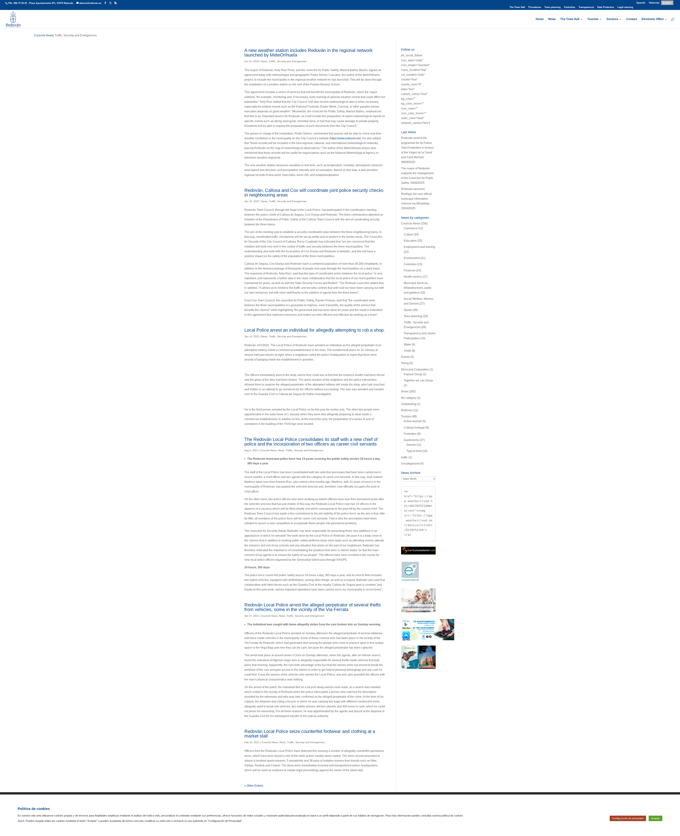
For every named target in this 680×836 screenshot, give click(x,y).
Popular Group (413, 374)
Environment (412, 258)
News (552, 19)
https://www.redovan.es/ (345, 138)
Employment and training (419, 246)
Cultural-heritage (414, 427)
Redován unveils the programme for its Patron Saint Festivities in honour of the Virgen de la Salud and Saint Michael (417, 147)
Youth (407, 350)
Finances (409, 270)
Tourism (592, 19)
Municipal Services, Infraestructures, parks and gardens (417, 288)
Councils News (268, 450)
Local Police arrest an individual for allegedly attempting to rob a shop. (314, 330)
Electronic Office (653, 19)
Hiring (405, 363)
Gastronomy (411, 439)
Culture (408, 234)
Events (405, 356)
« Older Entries (253, 785)
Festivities (569, 7)
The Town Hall (517, 7)
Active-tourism (413, 421)
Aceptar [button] (655, 818)
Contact (631, 19)
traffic (404, 457)
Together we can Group (418, 380)
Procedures (534, 7)
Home (540, 19)
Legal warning (625, 7)
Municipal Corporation (415, 369)
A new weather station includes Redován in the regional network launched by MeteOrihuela (308, 53)
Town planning (552, 7)
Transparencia (586, 7)
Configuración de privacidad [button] (628, 818)
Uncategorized (410, 463)
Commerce (411, 228)
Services (612, 19)
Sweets (411, 444)
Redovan (407, 410)
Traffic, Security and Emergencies (287, 61)
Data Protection (605, 7)
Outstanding (408, 404)
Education (410, 240)
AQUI (21, 821)
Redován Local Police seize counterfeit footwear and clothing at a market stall (309, 734)
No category (408, 397)
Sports (408, 309)
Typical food (414, 450)
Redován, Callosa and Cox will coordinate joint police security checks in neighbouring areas (313, 193)
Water (407, 344)
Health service (413, 276)
